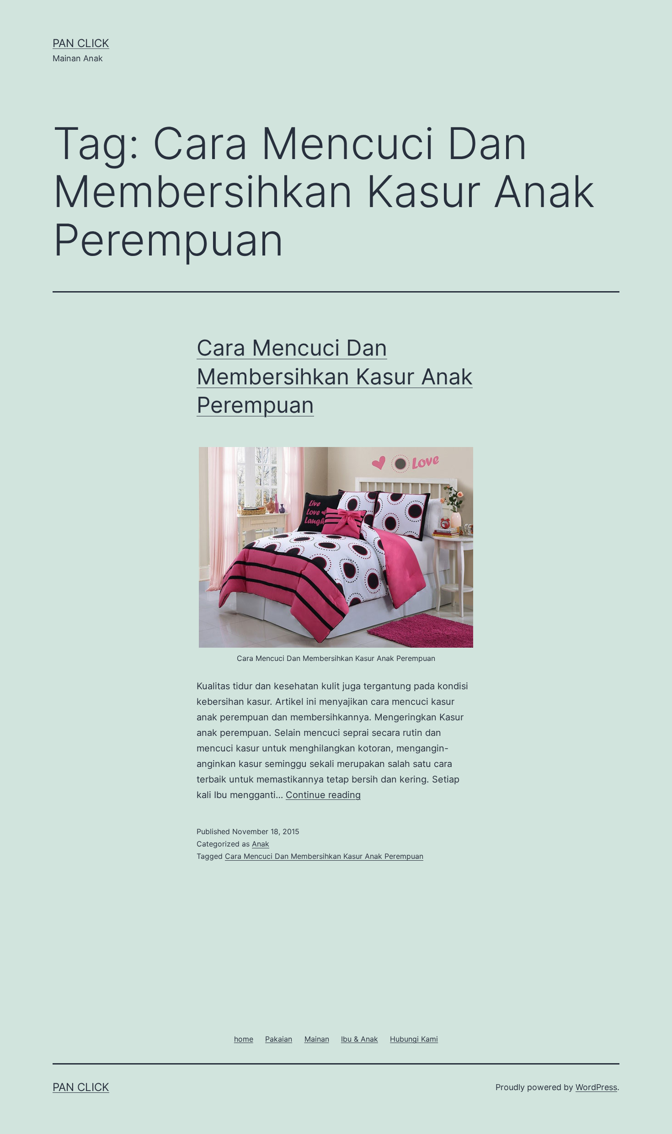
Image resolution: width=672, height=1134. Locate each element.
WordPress (596, 1087)
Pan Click (81, 43)
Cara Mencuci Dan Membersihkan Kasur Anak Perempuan (335, 376)
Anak (260, 843)
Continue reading (323, 794)
